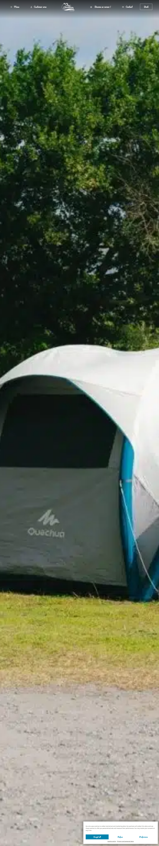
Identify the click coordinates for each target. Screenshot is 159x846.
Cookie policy (112, 841)
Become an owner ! (102, 7)
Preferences (143, 836)
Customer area (40, 7)
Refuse (120, 836)
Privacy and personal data (125, 841)
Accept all (97, 836)
